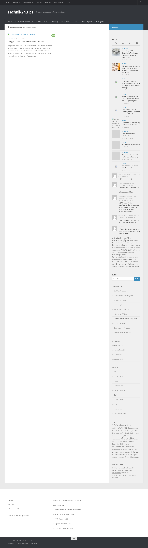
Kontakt (11, 504)
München (136, 250)
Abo (125, 238)
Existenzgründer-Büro (132, 243)
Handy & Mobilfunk (24, 22)
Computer (10, 22)
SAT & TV (75, 22)
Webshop (134, 262)
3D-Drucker (117, 237)
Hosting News (58, 2)
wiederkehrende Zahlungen (125, 264)
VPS (126, 262)
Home (8, 2)
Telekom (131, 259)
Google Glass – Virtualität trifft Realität (26, 41)
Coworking (135, 240)
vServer (129, 262)
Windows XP (121, 266)
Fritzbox (125, 245)
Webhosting (54, 22)
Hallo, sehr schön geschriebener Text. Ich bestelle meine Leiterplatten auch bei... (129, 190)
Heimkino (132, 245)
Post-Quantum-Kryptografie (64, 528)
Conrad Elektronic (119, 390)
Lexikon (68, 2)
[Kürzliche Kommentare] (129, 43)
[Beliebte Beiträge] (122, 43)
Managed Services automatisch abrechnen (68, 510)
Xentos (127, 266)
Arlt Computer (118, 376)
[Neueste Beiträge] (115, 43)
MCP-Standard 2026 (61, 519)
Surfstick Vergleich (120, 291)
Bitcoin (131, 240)
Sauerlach (127, 255)
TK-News (48, 2)
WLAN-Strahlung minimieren (131, 145)
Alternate (117, 372)
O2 (113, 252)
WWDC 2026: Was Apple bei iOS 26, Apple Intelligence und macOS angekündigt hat (131, 99)
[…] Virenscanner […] (125, 179)
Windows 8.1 (115, 266)
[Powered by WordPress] (15, 543)
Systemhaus (119, 259)
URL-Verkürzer (120, 262)
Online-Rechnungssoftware (129, 475)
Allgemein (125, 48)
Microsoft (126, 249)
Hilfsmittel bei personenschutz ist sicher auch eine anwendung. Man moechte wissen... (129, 231)
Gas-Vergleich (99, 22)
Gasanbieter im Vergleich (122, 328)
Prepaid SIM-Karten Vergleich (123, 296)
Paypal (125, 252)
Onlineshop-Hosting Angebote (63, 500)
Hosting (138, 245)
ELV (115, 395)
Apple (126, 240)
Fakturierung (117, 245)
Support (114, 259)
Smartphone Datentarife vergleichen (125, 319)
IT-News (39, 2)
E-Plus (125, 243)
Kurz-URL (133, 247)
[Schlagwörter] (136, 43)
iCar (113, 247)
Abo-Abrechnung (122, 239)
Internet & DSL (41, 22)
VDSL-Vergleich (119, 305)
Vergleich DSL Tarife (120, 300)
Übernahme (134, 266)
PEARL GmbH (118, 400)
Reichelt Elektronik (120, 413)
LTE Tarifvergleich (119, 323)
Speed (136, 257)
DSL (113, 243)
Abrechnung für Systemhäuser (64, 514)
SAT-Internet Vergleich (121, 309)
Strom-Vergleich (86, 22)
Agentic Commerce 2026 (63, 524)
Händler (15, 2)
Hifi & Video (65, 22)
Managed (138, 247)
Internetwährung (119, 247)
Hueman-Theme (32, 543)
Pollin (115, 404)
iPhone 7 (127, 247)
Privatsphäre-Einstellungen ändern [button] (18, 515)
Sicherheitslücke (118, 257)
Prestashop (131, 252)
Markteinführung (116, 250)
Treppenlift (130, 468)
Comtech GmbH (119, 386)
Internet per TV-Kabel (121, 314)
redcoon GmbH (119, 409)
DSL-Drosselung (119, 243)
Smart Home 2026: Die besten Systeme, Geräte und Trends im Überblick (131, 112)
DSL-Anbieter (27, 2)
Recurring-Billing (118, 255)
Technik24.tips (21, 12)
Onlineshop (118, 252)
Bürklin (116, 381)
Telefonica (125, 259)
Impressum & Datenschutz (17, 509)
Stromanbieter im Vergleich (122, 333)
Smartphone (130, 257)
